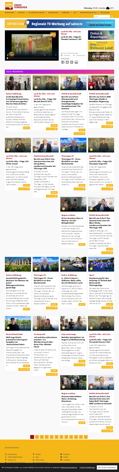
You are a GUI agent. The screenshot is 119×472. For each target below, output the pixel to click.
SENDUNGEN (53, 12)
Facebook (66, 454)
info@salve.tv (12, 454)
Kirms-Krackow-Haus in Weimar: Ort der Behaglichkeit (72, 220)
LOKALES (21, 12)
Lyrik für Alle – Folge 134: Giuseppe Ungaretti (100, 162)
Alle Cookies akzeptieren (107, 467)
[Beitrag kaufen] (76, 62)
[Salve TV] (16, 5)
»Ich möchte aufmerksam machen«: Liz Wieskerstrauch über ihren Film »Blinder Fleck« (45, 342)
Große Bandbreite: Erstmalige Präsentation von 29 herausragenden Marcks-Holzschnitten (17, 100)
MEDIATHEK (9, 12)
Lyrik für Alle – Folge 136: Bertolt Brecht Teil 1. (45, 100)
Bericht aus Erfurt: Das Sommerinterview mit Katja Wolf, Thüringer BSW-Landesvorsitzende (100, 400)
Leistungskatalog (41, 463)
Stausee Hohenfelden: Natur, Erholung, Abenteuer (71, 398)
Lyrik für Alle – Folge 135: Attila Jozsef (17, 162)
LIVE (74, 12)
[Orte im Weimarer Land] (101, 46)
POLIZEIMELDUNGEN (36, 12)
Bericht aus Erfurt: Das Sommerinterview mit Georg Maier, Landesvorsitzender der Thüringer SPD (45, 164)
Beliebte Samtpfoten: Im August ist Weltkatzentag (73, 338)
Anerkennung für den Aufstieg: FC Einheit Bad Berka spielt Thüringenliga (100, 281)
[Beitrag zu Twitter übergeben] (67, 62)
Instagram (66, 460)
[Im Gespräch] (101, 56)
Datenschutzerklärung (69, 467)
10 (76, 437)
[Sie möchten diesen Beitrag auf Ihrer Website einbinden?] (71, 62)
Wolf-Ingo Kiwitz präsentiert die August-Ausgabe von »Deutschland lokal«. (17, 341)
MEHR (26, 128)
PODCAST (50, 129)
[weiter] (81, 437)
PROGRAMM (105, 12)
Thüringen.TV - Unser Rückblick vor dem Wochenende (71, 161)
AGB (37, 457)
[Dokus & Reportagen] (101, 35)
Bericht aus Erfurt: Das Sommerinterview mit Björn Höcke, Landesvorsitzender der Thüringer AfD (100, 223)
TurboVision (21, 463)
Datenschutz (40, 460)
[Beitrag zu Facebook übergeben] (62, 62)
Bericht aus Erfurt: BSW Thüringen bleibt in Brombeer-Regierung (100, 99)
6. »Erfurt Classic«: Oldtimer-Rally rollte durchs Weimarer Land (71, 280)
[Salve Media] (60, 24)
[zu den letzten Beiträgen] (86, 437)
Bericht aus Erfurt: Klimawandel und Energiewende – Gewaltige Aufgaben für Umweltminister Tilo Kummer (72, 102)
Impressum (12, 460)
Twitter (65, 457)
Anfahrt (38, 454)
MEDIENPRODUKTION (88, 12)
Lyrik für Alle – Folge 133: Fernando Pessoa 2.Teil (100, 340)
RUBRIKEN (65, 12)
